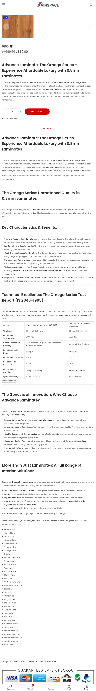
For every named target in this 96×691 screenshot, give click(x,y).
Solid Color (71, 270)
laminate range (45, 420)
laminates (10, 311)
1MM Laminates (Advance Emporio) (20, 491)
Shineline (43, 270)
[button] (10, 118)
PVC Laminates (11, 508)
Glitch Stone (18, 270)
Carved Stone (31, 270)
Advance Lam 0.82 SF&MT (23, 661)
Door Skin (8, 494)
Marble (51, 270)
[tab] (48, 128)
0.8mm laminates (32, 239)
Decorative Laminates (22, 482)
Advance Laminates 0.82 (46, 661)
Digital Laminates (12, 497)
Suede (58, 270)
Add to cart (37, 111)
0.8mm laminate (37, 209)
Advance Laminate (19, 411)
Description (48, 128)
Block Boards (30, 504)
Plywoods (8, 501)
